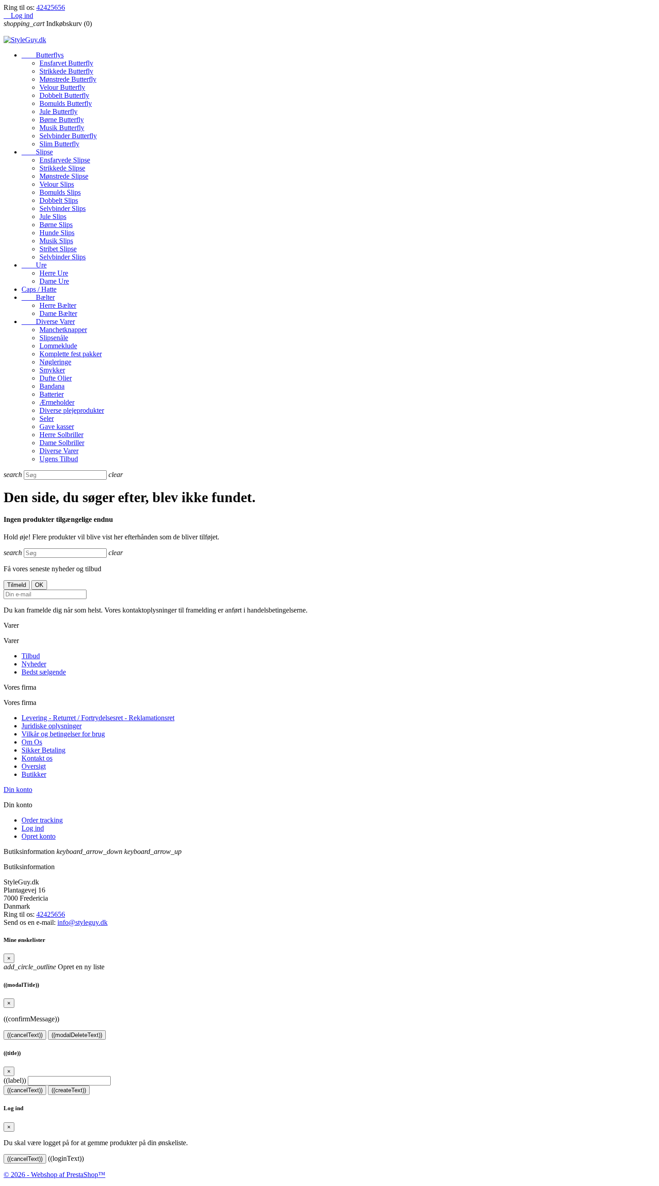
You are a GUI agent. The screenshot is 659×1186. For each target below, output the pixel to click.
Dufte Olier (55, 378)
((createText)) (69, 1090)
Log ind (33, 828)
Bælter (38, 297)
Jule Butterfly (58, 111)
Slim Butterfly (59, 144)
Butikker (34, 774)
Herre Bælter (57, 305)
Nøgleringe (55, 362)
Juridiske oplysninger (52, 726)
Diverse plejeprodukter (71, 410)
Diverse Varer (48, 321)
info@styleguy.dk (82, 922)
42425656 (50, 7)
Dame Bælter (58, 313)
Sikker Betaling (43, 750)
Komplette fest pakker (70, 354)
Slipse (37, 152)
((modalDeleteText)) (77, 1035)
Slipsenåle (53, 337)
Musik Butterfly (61, 127)
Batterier (51, 394)
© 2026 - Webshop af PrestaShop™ (54, 1174)
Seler (46, 418)
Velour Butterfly (62, 87)
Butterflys (43, 55)
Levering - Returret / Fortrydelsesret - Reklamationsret (98, 718)
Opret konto (39, 836)
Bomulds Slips (60, 192)
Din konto (18, 789)
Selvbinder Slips (62, 208)
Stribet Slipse (58, 249)
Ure (34, 265)
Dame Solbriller (61, 442)
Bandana (52, 386)
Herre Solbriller (61, 434)
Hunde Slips (56, 232)
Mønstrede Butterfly (67, 79)
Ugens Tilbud (58, 459)
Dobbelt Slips (58, 200)
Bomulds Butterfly (65, 103)
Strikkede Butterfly (66, 71)
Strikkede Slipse (62, 168)
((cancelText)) (25, 1035)
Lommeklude (58, 346)
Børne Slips (56, 224)
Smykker (52, 370)
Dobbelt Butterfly (64, 95)
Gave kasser (56, 426)
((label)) (15, 1080)
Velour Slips (56, 184)
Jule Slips (52, 216)
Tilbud (31, 656)
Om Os (32, 742)
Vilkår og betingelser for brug (63, 734)
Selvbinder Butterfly (68, 136)
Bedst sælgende (44, 672)
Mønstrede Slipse (63, 176)
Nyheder (34, 664)
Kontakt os (37, 758)
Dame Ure (54, 281)
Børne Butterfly (61, 119)
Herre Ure (53, 273)
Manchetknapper (63, 329)
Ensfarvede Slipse (64, 160)
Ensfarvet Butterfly (66, 63)
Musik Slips (56, 241)
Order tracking (42, 820)
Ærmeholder (56, 402)
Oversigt (34, 766)
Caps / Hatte (39, 289)
